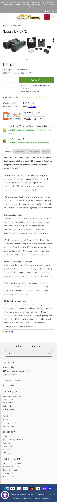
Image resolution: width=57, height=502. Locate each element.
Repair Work (7, 446)
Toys (4, 413)
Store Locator (8, 443)
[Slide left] (21, 59)
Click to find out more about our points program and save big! (29, 132)
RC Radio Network (10, 453)
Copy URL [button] (40, 119)
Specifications (20, 151)
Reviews (45, 151)
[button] (3, 17)
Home (5, 25)
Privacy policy (52, 494)
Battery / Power (9, 406)
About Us (6, 436)
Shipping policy (27, 498)
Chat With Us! (50, 11)
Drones (5, 419)
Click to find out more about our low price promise (28, 142)
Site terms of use (9, 473)
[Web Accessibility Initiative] (5, 495)
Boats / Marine (8, 403)
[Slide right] (33, 59)
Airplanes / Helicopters (12, 396)
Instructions (34, 151)
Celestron (32, 106)
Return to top (8, 331)
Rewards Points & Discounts (13, 440)
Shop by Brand (8, 426)
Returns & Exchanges (11, 467)
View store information (30, 91)
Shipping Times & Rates (12, 463)
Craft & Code (45, 498)
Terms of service (15, 498)
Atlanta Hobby (16, 494)
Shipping (6, 69)
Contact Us (7, 450)
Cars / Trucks (8, 399)
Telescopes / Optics (10, 423)
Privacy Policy (8, 477)
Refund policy (41, 494)
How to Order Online (11, 470)
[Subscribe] (49, 353)
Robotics (6, 416)
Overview (8, 151)
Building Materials (10, 409)
